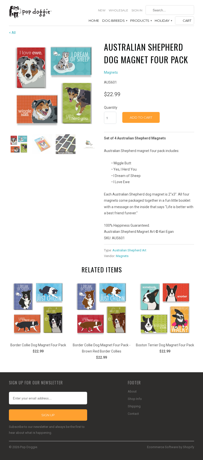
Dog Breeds (114, 20)
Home (94, 20)
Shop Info (135, 399)
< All (12, 33)
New (101, 10)
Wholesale (118, 10)
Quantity (110, 108)
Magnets (111, 72)
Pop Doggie (28, 447)
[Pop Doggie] (30, 11)
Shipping (134, 406)
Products (141, 20)
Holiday (163, 20)
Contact (133, 414)
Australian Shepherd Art (129, 250)
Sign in (136, 10)
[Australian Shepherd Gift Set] (54, 86)
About (132, 391)
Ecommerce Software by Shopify (170, 447)
